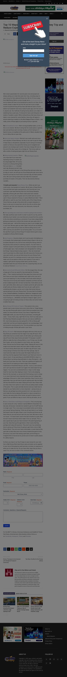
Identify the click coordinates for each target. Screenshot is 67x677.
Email (24, 48)
